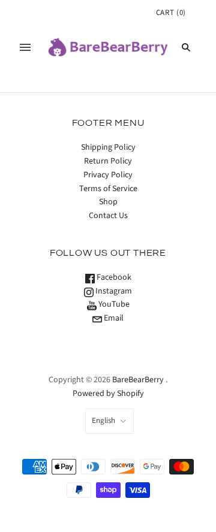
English (103, 420)
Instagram (113, 291)
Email (113, 318)
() (171, 12)
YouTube (113, 304)
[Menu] (25, 47)
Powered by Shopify (108, 394)
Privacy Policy (108, 175)
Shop (108, 202)
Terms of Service (108, 189)
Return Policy (108, 161)
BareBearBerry (138, 380)
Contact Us (108, 216)
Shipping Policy (108, 147)
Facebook (113, 277)
